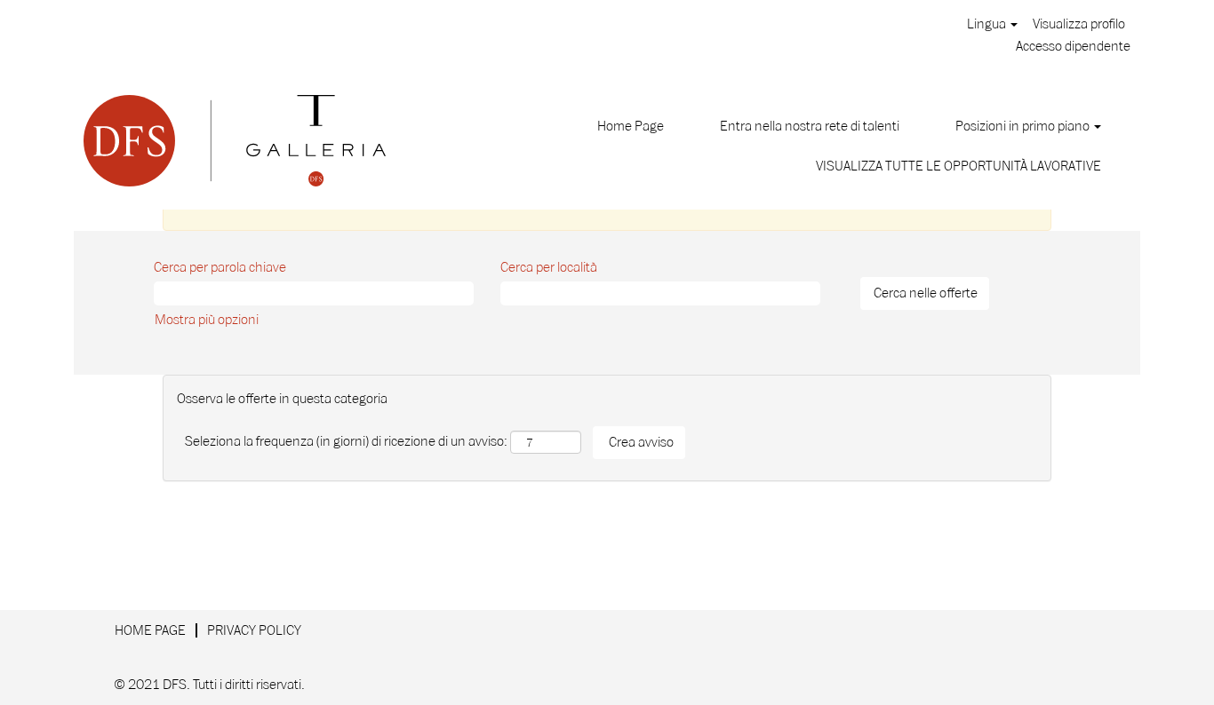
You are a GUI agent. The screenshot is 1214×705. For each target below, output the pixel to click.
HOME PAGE (150, 630)
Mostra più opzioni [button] (207, 320)
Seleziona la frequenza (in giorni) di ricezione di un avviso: (346, 441)
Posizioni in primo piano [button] (1023, 126)
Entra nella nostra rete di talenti (809, 126)
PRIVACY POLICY (254, 630)
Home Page (630, 126)
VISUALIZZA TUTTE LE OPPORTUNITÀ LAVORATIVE (958, 166)
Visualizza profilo (1079, 24)
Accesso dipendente (1073, 46)
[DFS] (235, 140)
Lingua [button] (988, 24)
